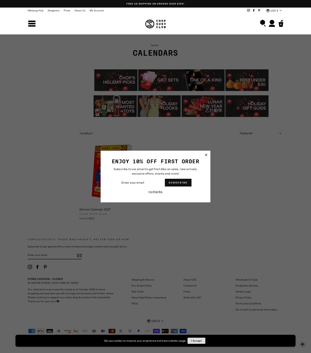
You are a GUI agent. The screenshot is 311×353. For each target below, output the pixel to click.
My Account (97, 10)
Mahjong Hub (35, 10)
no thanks (155, 191)
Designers (54, 10)
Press (67, 10)
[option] (155, 4)
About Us (79, 10)
